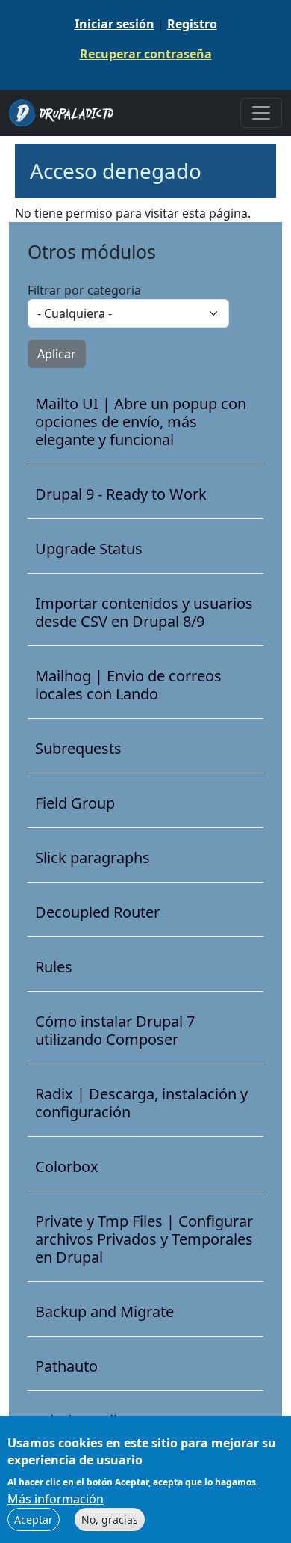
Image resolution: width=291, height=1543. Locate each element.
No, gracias (109, 1519)
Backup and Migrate (104, 1312)
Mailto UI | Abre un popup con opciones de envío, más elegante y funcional (140, 422)
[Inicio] (67, 112)
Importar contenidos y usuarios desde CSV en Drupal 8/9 (144, 613)
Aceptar (33, 1519)
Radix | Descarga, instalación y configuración (141, 1103)
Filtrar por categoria (84, 290)
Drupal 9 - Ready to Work (121, 494)
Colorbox (66, 1167)
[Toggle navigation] (261, 113)
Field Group (75, 803)
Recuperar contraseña (146, 54)
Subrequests (78, 749)
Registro (192, 24)
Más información (55, 1499)
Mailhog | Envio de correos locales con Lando (128, 685)
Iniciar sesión (114, 24)
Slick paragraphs (92, 858)
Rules (53, 967)
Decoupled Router (97, 912)
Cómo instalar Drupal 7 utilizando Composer (115, 1031)
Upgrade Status (89, 549)
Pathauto (66, 1366)
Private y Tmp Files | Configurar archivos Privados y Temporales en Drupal (144, 1239)
